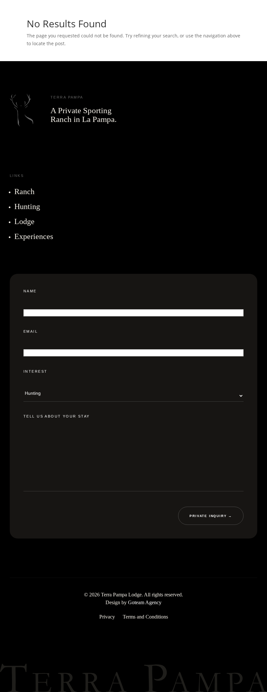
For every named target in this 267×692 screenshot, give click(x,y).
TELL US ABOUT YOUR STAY (56, 416)
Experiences (33, 236)
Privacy (107, 616)
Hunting (27, 206)
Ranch (24, 191)
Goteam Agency (145, 602)
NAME (30, 291)
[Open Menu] (256, 14)
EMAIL (30, 331)
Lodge (24, 221)
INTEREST (35, 371)
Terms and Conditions (145, 616)
